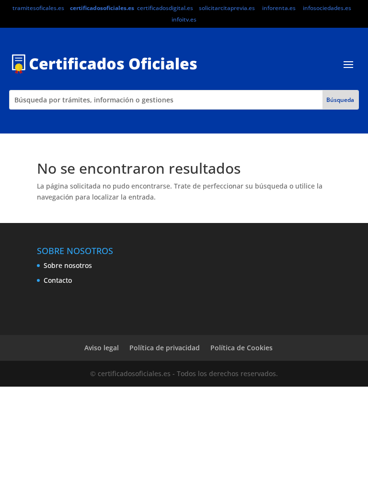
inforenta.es (279, 8)
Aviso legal (101, 347)
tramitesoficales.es (38, 8)
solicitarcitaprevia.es (227, 8)
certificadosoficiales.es (102, 8)
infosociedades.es (327, 8)
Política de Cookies (241, 347)
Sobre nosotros (68, 265)
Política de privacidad (164, 347)
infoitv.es (184, 19)
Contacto (58, 280)
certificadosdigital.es (165, 8)
